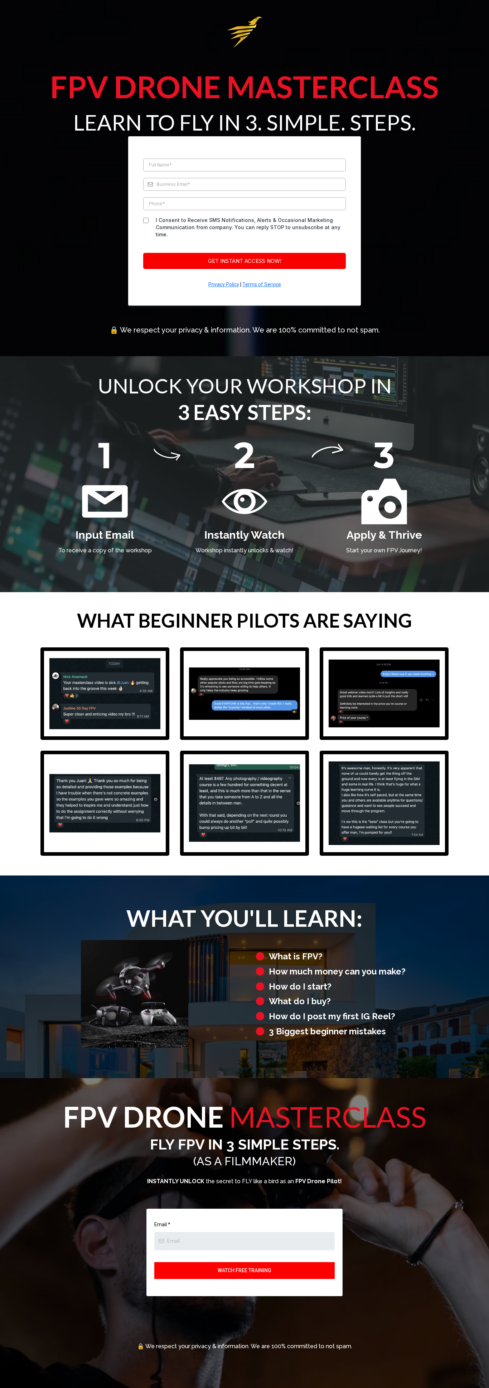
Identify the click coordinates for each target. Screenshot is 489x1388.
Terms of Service (261, 284)
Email (162, 1224)
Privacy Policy (223, 284)
